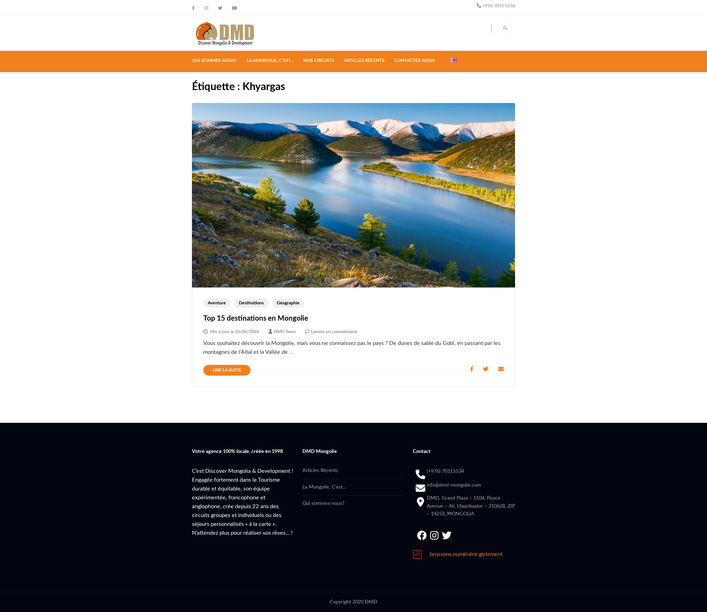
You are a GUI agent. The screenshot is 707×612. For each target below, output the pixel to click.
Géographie (288, 303)
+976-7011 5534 (498, 6)
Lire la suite (227, 370)
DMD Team (285, 331)
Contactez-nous (414, 60)
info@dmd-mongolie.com (454, 485)
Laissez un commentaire (334, 331)
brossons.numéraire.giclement (466, 554)
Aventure (217, 303)
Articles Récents (364, 60)
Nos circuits (319, 60)
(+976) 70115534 (445, 471)
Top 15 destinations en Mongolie (255, 318)
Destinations (251, 303)
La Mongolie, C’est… (270, 60)
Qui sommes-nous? (214, 60)
